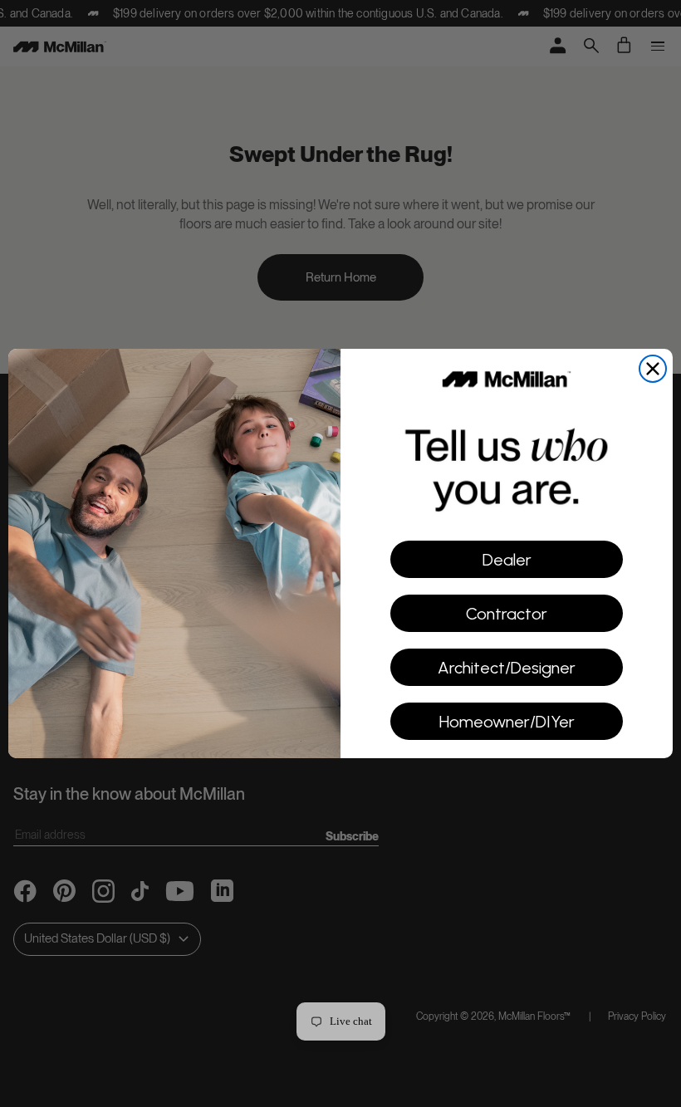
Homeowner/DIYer (507, 722)
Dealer (507, 560)
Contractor (506, 614)
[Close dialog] (652, 368)
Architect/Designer (507, 668)
